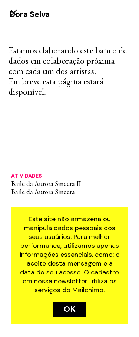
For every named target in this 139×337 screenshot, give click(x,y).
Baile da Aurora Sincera (43, 192)
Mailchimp (87, 290)
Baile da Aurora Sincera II (46, 183)
